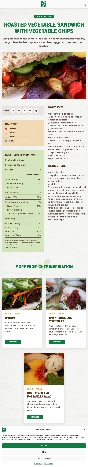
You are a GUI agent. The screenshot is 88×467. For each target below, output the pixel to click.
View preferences (44, 458)
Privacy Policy (38, 464)
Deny (44, 452)
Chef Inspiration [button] (44, 17)
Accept (44, 446)
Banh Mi (10, 318)
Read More (13, 342)
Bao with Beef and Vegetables (60, 320)
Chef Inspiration (12, 314)
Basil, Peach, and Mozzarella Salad (39, 395)
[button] (84, 430)
